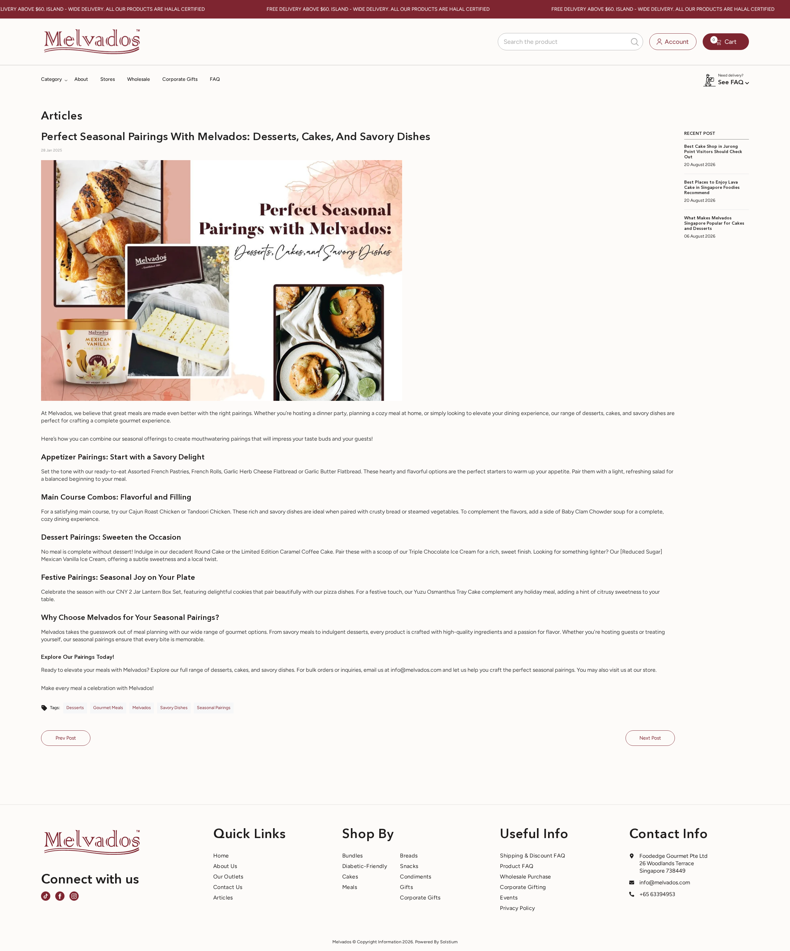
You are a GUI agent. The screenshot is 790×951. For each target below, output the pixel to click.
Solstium (449, 942)
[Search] (570, 41)
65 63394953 (659, 894)
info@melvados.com (664, 882)
